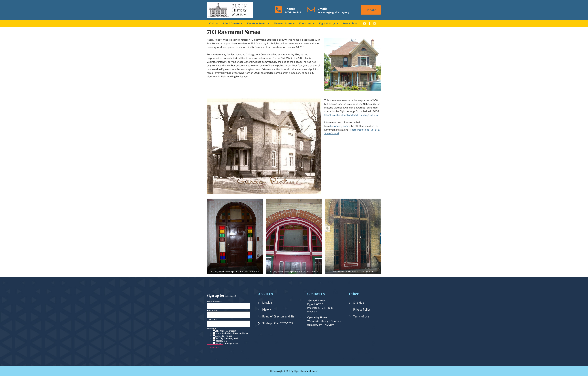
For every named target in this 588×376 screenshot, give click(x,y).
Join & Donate (230, 23)
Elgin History (327, 23)
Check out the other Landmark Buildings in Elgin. (351, 115)
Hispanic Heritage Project (227, 343)
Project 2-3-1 (221, 341)
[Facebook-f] (369, 23)
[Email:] (311, 9)
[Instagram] (374, 23)
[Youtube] (364, 23)
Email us (312, 311)
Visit (212, 23)
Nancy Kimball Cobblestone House (231, 333)
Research (348, 23)
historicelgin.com (339, 126)
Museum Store (283, 23)
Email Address (214, 301)
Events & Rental (256, 23)
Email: (322, 9)
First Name (212, 310)
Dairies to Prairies (223, 336)
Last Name (212, 319)
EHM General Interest (225, 331)
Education (305, 23)
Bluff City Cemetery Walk (227, 338)
